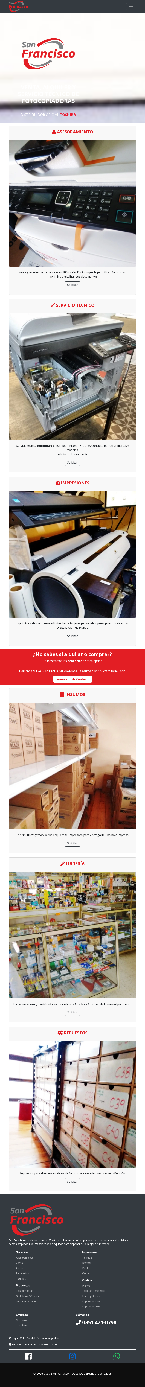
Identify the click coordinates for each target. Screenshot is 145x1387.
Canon (86, 1273)
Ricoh (85, 1268)
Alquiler (20, 1268)
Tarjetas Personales (94, 1290)
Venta (19, 1262)
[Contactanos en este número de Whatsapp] (116, 1358)
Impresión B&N (91, 1301)
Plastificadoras (24, 1290)
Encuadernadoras (26, 1301)
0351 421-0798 (98, 1322)
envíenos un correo (77, 671)
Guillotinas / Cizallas (27, 1296)
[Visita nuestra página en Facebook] (28, 1358)
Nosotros (21, 1320)
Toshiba (87, 1257)
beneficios (75, 661)
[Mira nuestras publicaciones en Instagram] (72, 1358)
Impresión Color (91, 1306)
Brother (86, 1262)
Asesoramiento (25, 1257)
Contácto (21, 1325)
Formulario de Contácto (72, 679)
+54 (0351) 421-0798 (49, 671)
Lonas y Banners (92, 1296)
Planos (86, 1285)
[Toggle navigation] (131, 6)
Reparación (22, 1273)
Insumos (21, 1278)
